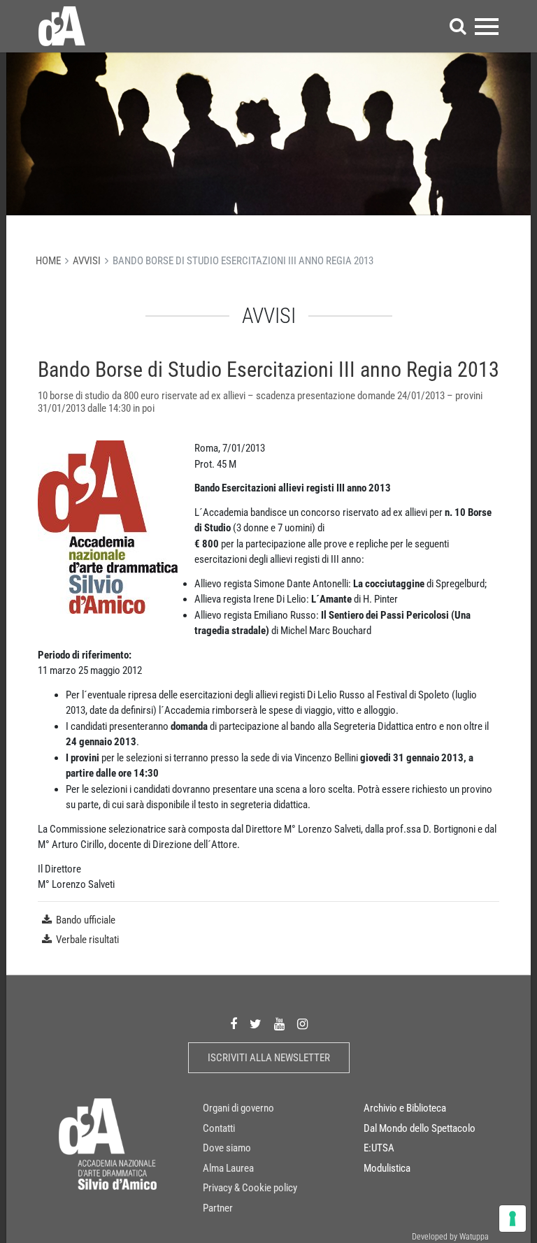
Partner (218, 1208)
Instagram (302, 1024)
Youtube (279, 1024)
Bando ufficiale (85, 920)
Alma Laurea (228, 1168)
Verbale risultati (87, 939)
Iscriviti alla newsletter (269, 1057)
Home (48, 260)
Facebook (233, 1024)
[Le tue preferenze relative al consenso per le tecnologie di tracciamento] (512, 1218)
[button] (458, 26)
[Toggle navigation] (487, 26)
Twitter (255, 1024)
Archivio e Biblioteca (405, 1108)
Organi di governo (238, 1108)
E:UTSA (379, 1148)
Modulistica (387, 1168)
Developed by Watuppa (450, 1237)
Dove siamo (227, 1148)
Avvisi (87, 260)
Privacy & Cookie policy (250, 1187)
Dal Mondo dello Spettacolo (419, 1128)
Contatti (219, 1128)
